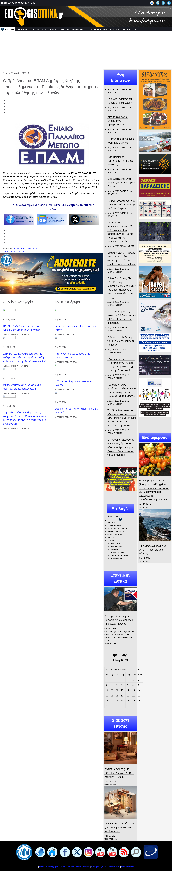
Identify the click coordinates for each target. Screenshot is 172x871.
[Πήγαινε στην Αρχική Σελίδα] (52, 852)
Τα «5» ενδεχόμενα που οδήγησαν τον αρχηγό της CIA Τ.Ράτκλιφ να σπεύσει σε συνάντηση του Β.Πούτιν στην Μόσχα (121, 418)
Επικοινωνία (113, 867)
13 (122, 690)
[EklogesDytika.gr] (86, 16)
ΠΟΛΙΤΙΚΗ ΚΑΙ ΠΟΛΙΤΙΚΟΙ (25, 249)
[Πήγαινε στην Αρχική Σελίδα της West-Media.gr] (24, 852)
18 (112, 695)
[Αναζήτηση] (169, 3)
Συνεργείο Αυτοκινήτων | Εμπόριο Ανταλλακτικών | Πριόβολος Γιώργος (118, 620)
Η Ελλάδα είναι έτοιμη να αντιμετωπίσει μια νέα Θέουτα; (153, 550)
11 (112, 690)
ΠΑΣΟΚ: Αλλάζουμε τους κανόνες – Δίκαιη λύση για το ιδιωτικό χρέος (121, 204)
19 (117, 695)
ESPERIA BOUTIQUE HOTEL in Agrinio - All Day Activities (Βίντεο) (119, 773)
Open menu (112, 516)
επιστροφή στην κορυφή (13, 252)
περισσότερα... (110, 644)
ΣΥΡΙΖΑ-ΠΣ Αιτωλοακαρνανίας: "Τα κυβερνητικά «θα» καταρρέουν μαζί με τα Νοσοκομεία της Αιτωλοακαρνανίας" (24, 357)
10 (107, 690)
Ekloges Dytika (98, 867)
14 (128, 690)
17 (107, 695)
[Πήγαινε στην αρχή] (40, 852)
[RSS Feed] (158, 3)
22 (133, 695)
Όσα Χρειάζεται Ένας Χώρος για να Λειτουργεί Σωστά (121, 182)
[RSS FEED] (123, 852)
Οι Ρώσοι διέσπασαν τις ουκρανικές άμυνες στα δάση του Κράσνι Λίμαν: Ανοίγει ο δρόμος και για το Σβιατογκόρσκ (120, 447)
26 (117, 700)
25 (112, 700)
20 (122, 695)
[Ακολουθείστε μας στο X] (76, 852)
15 (133, 690)
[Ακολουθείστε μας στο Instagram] (88, 852)
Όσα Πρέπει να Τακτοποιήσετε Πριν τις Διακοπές (120, 161)
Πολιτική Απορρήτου (49, 867)
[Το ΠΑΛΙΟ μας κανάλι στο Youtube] (100, 852)
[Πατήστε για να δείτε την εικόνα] (51, 144)
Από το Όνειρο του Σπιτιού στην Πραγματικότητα (117, 121)
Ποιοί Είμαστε (83, 867)
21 (128, 695)
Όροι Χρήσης (67, 867)
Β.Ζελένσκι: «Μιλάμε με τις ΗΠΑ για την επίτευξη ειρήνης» (121, 341)
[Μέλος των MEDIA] (150, 852)
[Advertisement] (86, 49)
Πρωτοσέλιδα (127, 867)
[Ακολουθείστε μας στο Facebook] (163, 3)
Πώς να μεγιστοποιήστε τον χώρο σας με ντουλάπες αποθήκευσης (119, 827)
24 (107, 700)
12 (117, 690)
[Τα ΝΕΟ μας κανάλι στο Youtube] (112, 852)
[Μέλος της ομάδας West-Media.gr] (152, 3)
